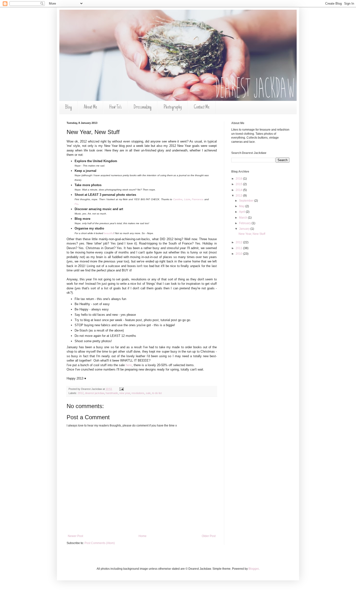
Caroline (177, 199)
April (242, 211)
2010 (239, 253)
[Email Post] (121, 388)
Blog (68, 107)
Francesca (197, 199)
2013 (239, 195)
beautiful (109, 233)
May (242, 206)
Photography (172, 107)
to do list (157, 393)
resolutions (138, 393)
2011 (239, 248)
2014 (239, 190)
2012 (81, 393)
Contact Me (201, 107)
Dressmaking (142, 107)
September (246, 200)
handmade (112, 393)
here (129, 365)
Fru (76, 204)
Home (143, 536)
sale (148, 393)
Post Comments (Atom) (100, 543)
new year (124, 393)
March (243, 217)
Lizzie (187, 199)
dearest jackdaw (94, 393)
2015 (239, 184)
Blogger (253, 568)
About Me (90, 107)
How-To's (115, 107)
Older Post (209, 536)
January (244, 228)
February (245, 223)
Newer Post (75, 536)
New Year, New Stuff (252, 234)
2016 (239, 178)
